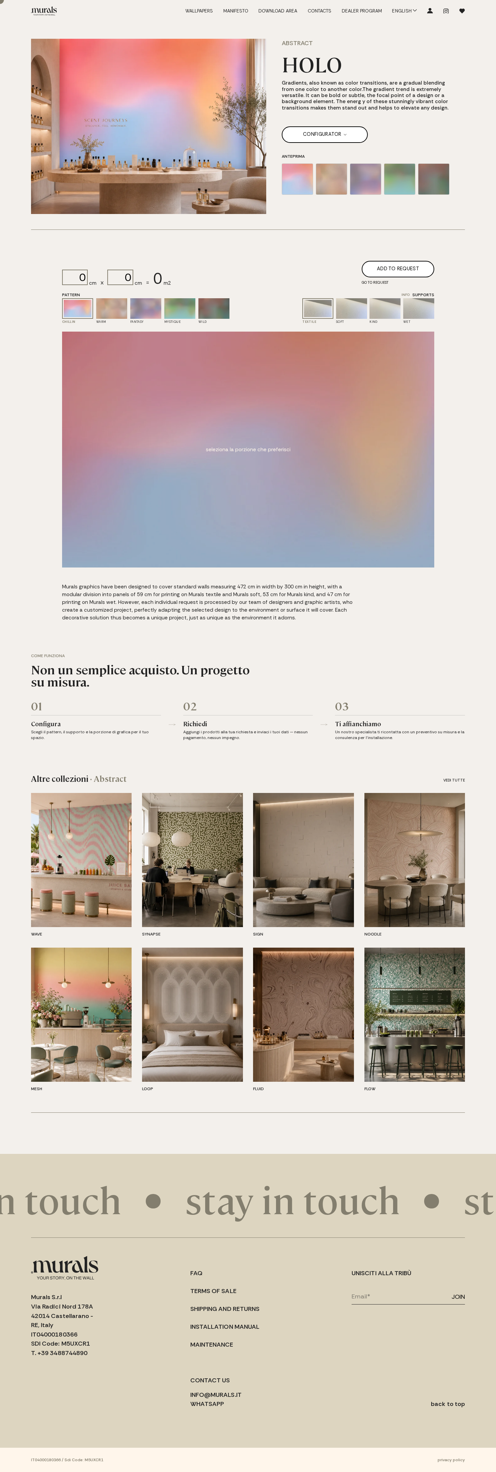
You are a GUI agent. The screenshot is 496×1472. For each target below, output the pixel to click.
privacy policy (451, 1460)
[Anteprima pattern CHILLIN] (297, 179)
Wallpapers (199, 11)
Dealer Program (362, 11)
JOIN (458, 1297)
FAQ (196, 1273)
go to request (375, 282)
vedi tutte (454, 780)
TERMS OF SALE (213, 1291)
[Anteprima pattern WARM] (331, 179)
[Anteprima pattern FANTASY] (365, 179)
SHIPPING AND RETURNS (225, 1309)
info (406, 295)
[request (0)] (462, 11)
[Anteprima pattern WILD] (433, 179)
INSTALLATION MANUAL (224, 1327)
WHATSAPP (207, 1404)
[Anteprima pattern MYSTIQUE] (399, 179)
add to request (398, 269)
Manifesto (235, 11)
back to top (448, 1404)
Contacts (319, 11)
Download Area (277, 11)
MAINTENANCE (211, 1345)
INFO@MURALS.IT (216, 1395)
